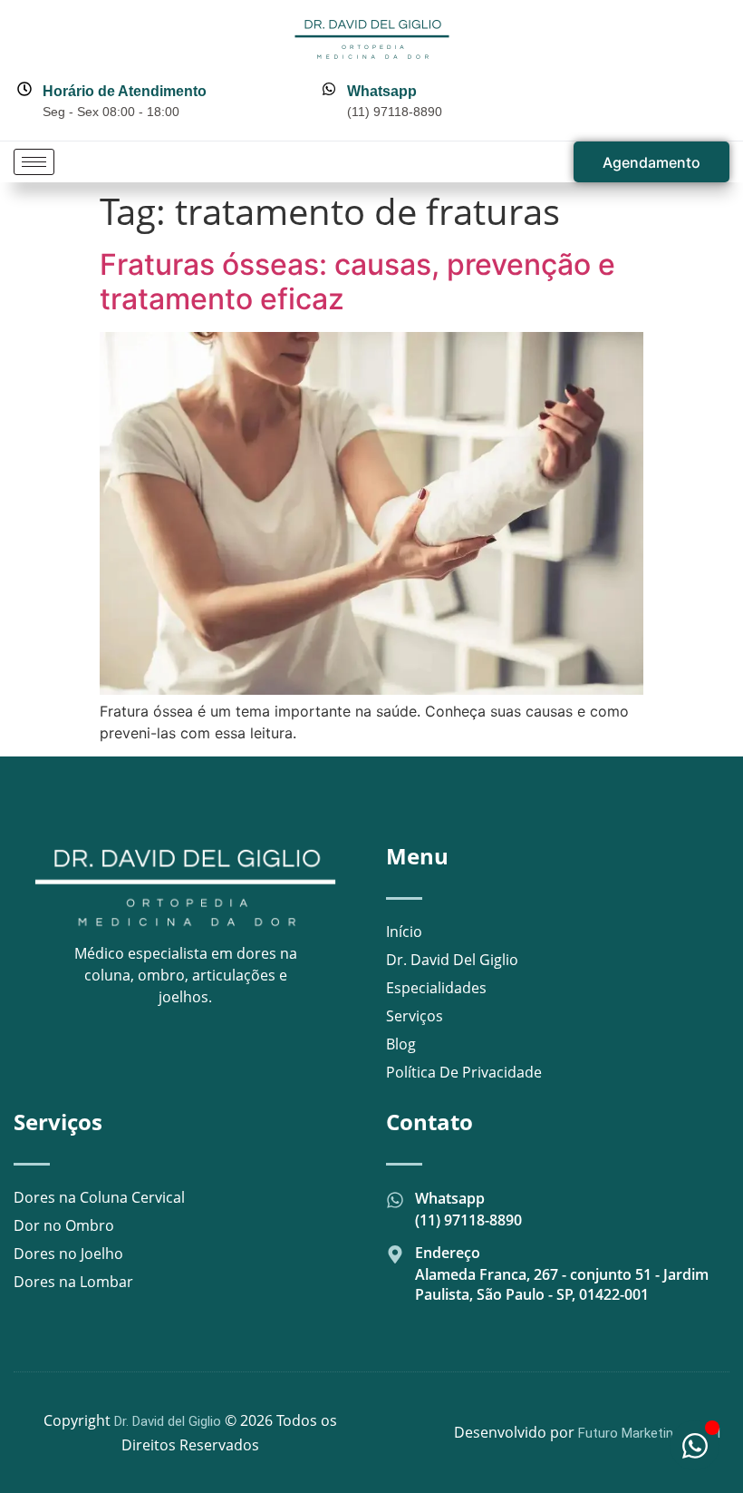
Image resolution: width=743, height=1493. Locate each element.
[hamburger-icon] (34, 162)
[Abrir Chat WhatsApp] (694, 1445)
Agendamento (651, 162)
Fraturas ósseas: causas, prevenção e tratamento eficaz (357, 282)
